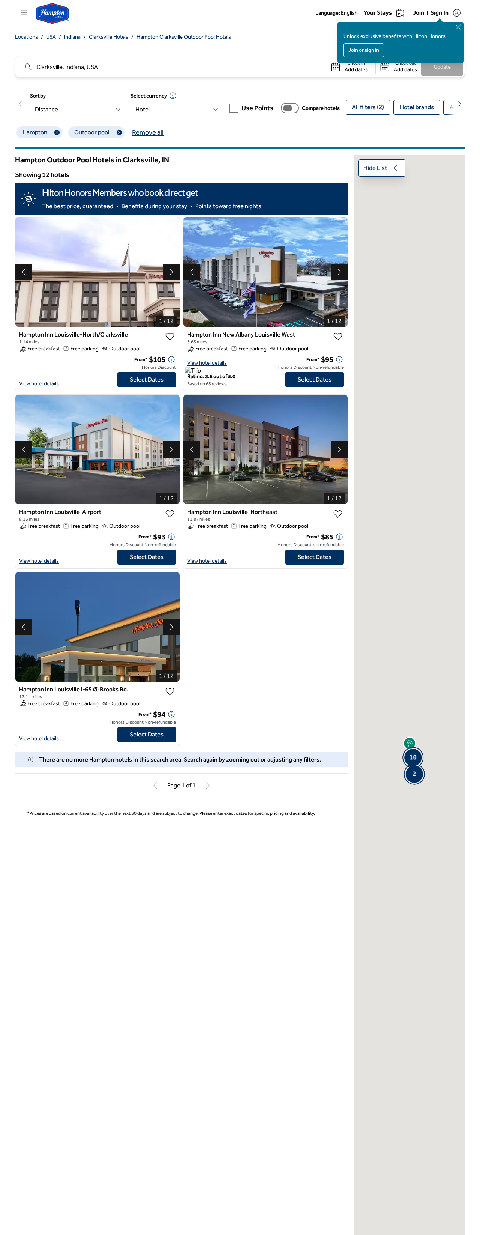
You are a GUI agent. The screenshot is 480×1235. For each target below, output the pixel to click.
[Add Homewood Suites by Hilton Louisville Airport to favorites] (338, 1091)
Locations (26, 37)
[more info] (171, 359)
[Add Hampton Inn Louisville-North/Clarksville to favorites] (170, 337)
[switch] (290, 108)
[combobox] (169, 66)
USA (51, 37)
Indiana (72, 37)
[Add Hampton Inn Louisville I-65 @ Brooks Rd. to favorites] (170, 691)
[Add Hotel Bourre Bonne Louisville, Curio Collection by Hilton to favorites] (338, 906)
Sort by (38, 96)
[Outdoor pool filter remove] (119, 132)
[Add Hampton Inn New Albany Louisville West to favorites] (338, 337)
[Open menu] (24, 12)
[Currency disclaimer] (172, 95)
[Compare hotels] (290, 108)
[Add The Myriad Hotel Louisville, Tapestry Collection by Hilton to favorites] (170, 1091)
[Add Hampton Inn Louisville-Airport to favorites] (170, 514)
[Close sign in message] (458, 27)
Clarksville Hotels (108, 37)
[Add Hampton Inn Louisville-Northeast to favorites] (338, 514)
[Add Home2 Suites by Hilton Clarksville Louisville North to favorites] (170, 906)
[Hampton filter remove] (57, 132)
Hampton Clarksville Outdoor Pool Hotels (183, 37)
